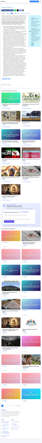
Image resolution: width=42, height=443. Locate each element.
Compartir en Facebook (8, 10)
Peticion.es (3, 1)
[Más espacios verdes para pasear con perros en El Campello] (31, 101)
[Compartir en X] (18, 10)
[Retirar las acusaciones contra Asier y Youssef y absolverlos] (10, 156)
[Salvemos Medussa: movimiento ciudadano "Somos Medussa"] (31, 174)
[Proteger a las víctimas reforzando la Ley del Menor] (10, 174)
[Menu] (40, 1)
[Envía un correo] (20, 10)
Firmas (10, 13)
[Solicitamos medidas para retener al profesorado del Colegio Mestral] (31, 137)
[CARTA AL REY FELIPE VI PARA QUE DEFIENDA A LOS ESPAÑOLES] (10, 101)
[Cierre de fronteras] (31, 119)
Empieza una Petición (34, 1)
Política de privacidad (25, 13)
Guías (2, 419)
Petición (3, 13)
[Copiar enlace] (23, 10)
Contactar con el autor (6, 84)
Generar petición (9, 221)
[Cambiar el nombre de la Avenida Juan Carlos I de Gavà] (31, 156)
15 (20, 405)
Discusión (18, 13)
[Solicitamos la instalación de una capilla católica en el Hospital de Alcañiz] (10, 192)
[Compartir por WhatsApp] (15, 10)
